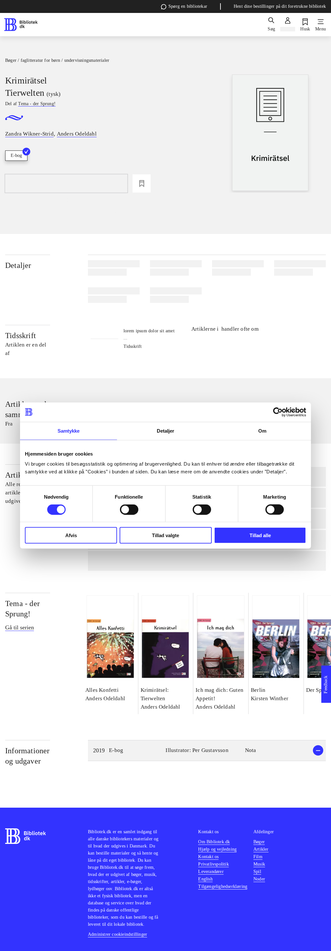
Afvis (71, 535)
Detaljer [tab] (166, 430)
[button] (207, 750)
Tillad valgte (165, 535)
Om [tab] (262, 430)
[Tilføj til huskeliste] (142, 183)
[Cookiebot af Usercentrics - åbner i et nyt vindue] (278, 412)
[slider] (270, 133)
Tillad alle (260, 535)
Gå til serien (19, 627)
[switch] (129, 509)
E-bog (16, 155)
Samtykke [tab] (69, 430)
